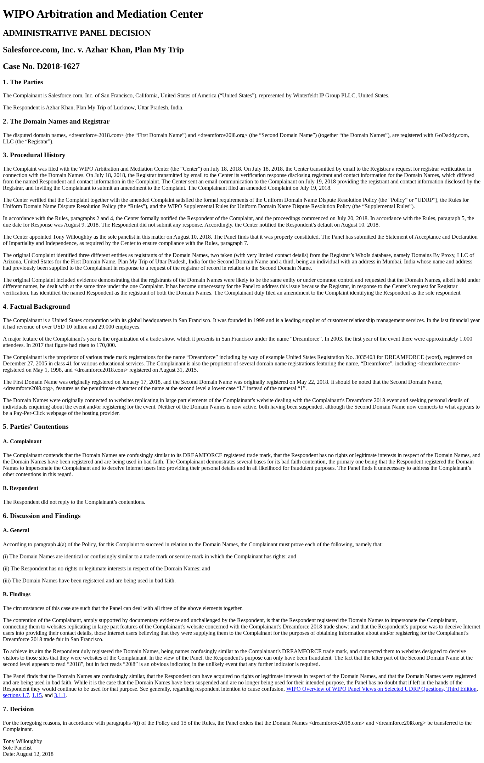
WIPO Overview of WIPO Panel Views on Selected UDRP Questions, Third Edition (381, 689)
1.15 (37, 695)
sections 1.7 (16, 695)
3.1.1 (60, 695)
